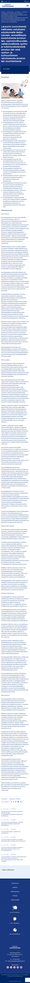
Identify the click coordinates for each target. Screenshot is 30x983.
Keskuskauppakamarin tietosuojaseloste (19, 974)
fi (3, 1)
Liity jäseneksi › (15, 923)
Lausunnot (18, 12)
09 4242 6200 (16, 959)
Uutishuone (10, 12)
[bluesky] (18, 802)
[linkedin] (15, 802)
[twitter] (13, 802)
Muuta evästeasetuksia (18, 976)
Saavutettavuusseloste (6, 974)
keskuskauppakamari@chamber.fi (16, 961)
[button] (26, 1)
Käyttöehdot (10, 976)
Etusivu (3, 12)
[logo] (8, 5)
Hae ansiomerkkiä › (15, 934)
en (6, 1)
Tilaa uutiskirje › (15, 912)
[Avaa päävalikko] (28, 5)
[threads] (21, 802)
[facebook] (11, 802)
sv (9, 1)
